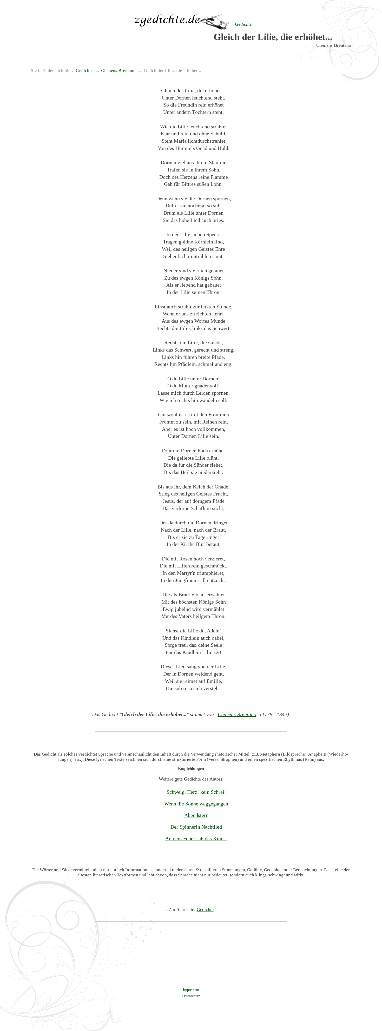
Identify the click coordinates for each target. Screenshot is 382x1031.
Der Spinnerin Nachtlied (196, 827)
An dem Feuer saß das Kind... (196, 838)
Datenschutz (191, 996)
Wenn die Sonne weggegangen (196, 804)
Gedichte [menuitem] (84, 70)
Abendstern (196, 815)
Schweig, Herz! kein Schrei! (196, 792)
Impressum (191, 990)
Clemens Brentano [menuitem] (118, 70)
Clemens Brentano (237, 714)
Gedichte (205, 909)
